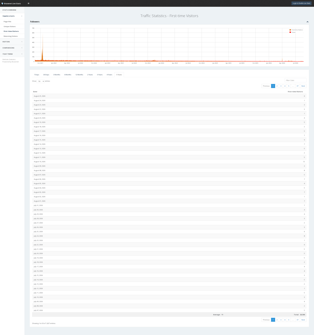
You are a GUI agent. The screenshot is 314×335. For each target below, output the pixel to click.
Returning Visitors (11, 36)
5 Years (119, 75)
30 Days (46, 75)
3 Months (56, 75)
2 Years (90, 75)
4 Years (109, 75)
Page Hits (7, 21)
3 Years (100, 75)
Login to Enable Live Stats (301, 3)
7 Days (36, 75)
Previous (266, 86)
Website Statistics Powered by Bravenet (10, 60)
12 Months (79, 75)
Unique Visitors (10, 26)
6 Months (67, 75)
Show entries (41, 81)
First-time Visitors (11, 31)
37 (297, 86)
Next (303, 86)
